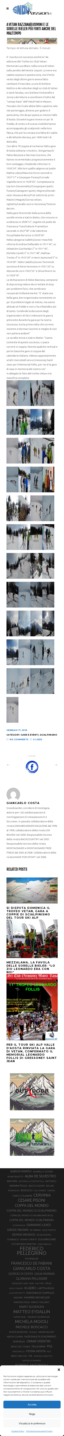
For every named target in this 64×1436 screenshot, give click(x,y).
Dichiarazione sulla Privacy (39, 1431)
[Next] (48, 765)
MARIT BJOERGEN (31, 1306)
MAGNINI (18, 1297)
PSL (31, 1355)
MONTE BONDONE (18, 1332)
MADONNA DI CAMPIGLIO (40, 1292)
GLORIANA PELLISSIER (31, 1278)
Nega (32, 1414)
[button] (59, 1369)
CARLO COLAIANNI (22, 1195)
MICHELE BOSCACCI (32, 1327)
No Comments (19, 739)
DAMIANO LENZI (39, 1225)
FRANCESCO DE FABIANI (31, 1263)
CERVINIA (42, 1195)
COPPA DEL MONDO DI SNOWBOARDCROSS (31, 1215)
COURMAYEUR (18, 1225)
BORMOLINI (13, 1190)
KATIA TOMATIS (16, 1288)
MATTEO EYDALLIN (31, 1311)
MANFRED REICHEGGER (37, 1297)
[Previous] (15, 765)
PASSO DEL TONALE (20, 1346)
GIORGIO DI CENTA (21, 1273)
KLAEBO (30, 1288)
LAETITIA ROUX (46, 1288)
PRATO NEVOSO (19, 1356)
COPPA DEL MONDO (31, 1205)
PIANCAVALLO (18, 1351)
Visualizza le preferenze (32, 1423)
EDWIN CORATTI (28, 1239)
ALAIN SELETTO (15, 1176)
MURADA (33, 1332)
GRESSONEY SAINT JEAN (23, 1283)
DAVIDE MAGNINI (17, 1229)
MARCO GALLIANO (40, 1302)
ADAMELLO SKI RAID (43, 1171)
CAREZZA (51, 1190)
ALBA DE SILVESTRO (40, 1176)
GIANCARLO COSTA (31, 1268)
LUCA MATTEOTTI (17, 1293)
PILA (49, 1351)
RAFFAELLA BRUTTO (43, 1356)
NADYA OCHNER (15, 1336)
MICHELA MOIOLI (31, 1321)
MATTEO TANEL (20, 1317)
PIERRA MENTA (36, 1351)
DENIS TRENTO (49, 1230)
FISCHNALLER (31, 1258)
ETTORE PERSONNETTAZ (24, 1244)
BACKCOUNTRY (37, 1185)
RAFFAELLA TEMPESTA (31, 1361)
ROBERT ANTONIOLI (31, 1365)
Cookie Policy (17, 1431)
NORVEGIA (19, 1341)
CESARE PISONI (31, 1200)
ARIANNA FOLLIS (18, 1185)
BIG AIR (50, 1185)
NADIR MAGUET (46, 1332)
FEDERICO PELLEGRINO (31, 1250)
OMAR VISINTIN (38, 1341)
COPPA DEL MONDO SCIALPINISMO (31, 1220)
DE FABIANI (35, 1230)
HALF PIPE (39, 1283)
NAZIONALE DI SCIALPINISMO (40, 1336)
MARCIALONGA (22, 1302)
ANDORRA (12, 1181)
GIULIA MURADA (44, 1273)
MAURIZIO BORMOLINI (39, 1317)
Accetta (32, 1404)
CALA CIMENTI (40, 1190)
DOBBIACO (13, 1239)
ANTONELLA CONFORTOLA (31, 1181)
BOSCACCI (26, 1190)
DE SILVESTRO (44, 1234)
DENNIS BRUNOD (23, 1234)
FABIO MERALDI (44, 1244)
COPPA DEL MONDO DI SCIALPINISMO (31, 1210)
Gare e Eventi (30, 735)
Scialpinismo (48, 735)
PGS (49, 1346)
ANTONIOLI (50, 1181)
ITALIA (48, 1283)
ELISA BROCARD (47, 1239)
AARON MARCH (21, 1171)
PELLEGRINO (39, 1346)
